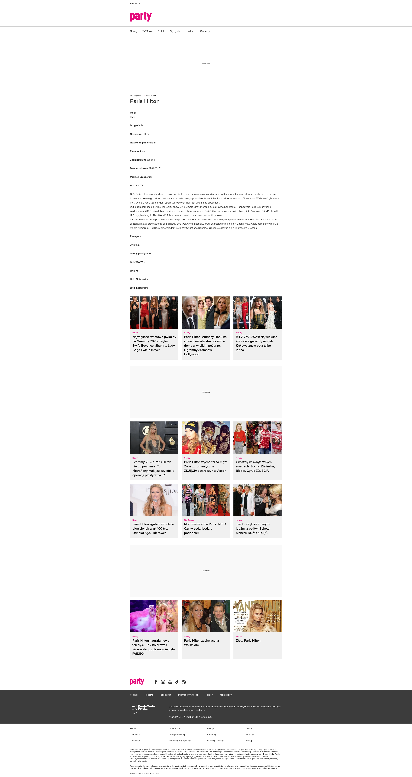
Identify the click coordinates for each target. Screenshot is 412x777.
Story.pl (249, 740)
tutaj (157, 773)
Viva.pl (249, 728)
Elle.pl (133, 728)
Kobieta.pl (212, 734)
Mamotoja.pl (174, 728)
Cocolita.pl (135, 740)
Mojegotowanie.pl (177, 734)
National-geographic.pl (180, 740)
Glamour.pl (135, 734)
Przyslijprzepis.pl (215, 740)
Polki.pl (210, 728)
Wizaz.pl (250, 734)
